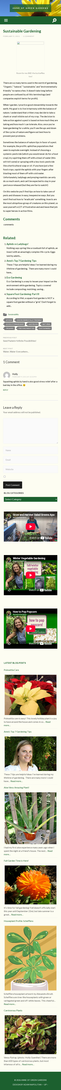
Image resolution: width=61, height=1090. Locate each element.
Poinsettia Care (11, 670)
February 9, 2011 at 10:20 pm (24, 377)
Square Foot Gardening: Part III (23, 294)
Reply (5, 390)
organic (10, 328)
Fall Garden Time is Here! (16, 860)
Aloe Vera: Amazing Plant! (16, 787)
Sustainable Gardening (22, 31)
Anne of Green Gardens (30, 8)
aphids (9, 320)
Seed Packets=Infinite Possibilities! (19, 339)
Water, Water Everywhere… (16, 350)
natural (46, 324)
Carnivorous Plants (13, 1010)
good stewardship (15, 324)
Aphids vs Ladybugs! (18, 244)
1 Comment (28, 36)
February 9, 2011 (11, 36)
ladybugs (33, 324)
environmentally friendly (29, 320)
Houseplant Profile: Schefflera (18, 921)
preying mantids (26, 328)
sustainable (45, 328)
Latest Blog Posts (15, 663)
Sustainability (13, 314)
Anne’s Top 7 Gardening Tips (21, 260)
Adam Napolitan (33, 1084)
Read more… (16, 781)
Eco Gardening (14, 277)
